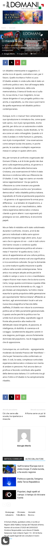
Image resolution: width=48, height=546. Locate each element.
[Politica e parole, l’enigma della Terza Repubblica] (9, 481)
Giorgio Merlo (9, 54)
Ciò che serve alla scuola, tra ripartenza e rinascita (13, 416)
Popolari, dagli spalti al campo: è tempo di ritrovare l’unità (31, 494)
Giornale (12, 28)
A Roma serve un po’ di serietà (35, 414)
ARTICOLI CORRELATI (13, 459)
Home (3, 28)
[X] (11, 62)
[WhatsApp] (23, 62)
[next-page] (8, 504)
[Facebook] (5, 62)
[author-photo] (24, 442)
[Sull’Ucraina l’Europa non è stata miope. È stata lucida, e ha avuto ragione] (9, 469)
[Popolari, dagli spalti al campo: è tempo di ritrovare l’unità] (9, 494)
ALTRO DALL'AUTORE (34, 459)
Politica (13, 37)
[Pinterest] (17, 62)
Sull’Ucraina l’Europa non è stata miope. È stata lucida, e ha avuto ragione (30, 469)
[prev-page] (4, 504)
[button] (5, 541)
